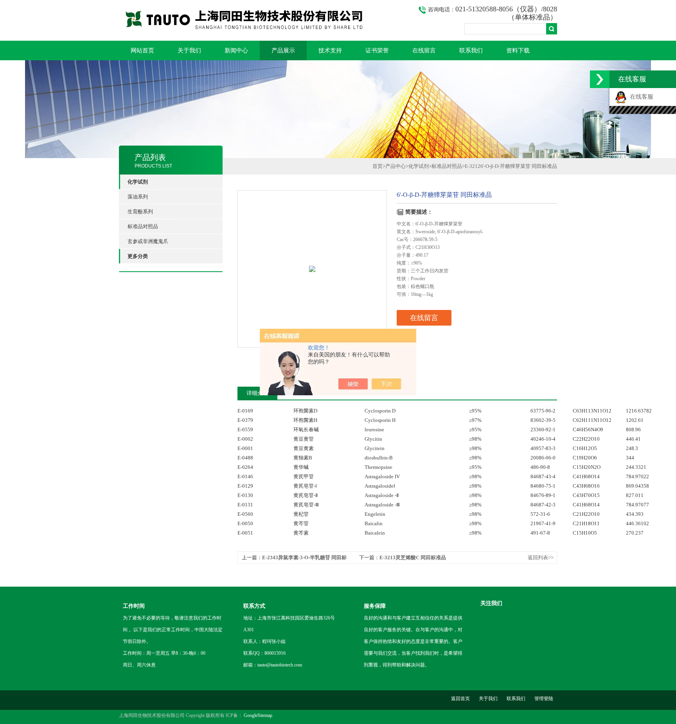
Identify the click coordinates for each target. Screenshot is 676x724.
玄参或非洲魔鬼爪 (148, 241)
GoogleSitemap (258, 715)
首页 (377, 166)
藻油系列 (138, 197)
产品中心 (395, 166)
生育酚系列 (140, 211)
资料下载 (518, 50)
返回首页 (460, 698)
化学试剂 (418, 166)
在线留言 (424, 50)
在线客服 (640, 97)
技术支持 (330, 50)
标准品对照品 (143, 226)
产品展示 (283, 50)
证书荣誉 (377, 50)
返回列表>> (541, 557)
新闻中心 (236, 50)
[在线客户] (599, 79)
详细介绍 (257, 393)
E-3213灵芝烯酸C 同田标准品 (412, 557)
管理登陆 (543, 698)
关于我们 (189, 50)
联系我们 (471, 50)
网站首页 (142, 50)
